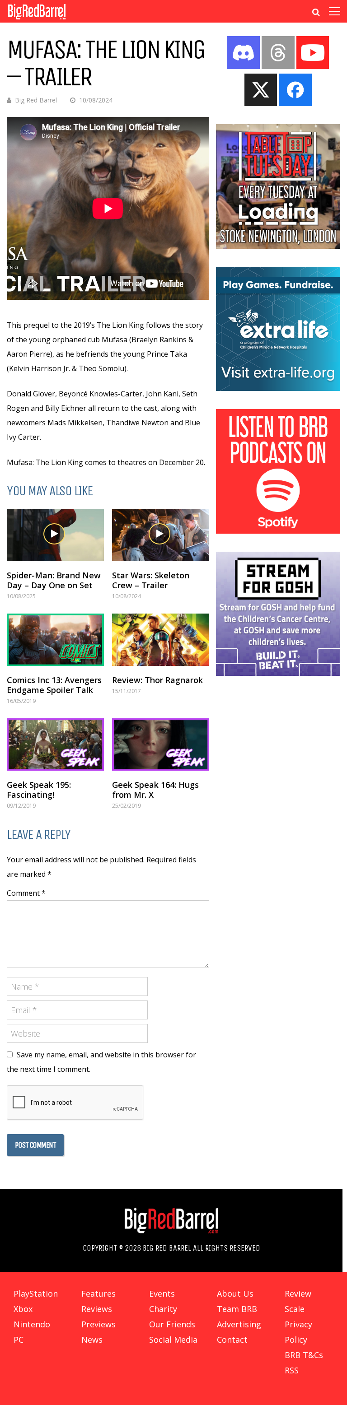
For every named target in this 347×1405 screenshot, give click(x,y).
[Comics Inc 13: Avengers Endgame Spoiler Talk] (55, 640)
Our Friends (172, 1324)
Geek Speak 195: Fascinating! (39, 789)
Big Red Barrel (36, 100)
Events (162, 1293)
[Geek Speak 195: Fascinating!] (55, 744)
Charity (163, 1308)
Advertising (239, 1324)
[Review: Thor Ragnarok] (160, 640)
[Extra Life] (278, 388)
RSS (292, 1370)
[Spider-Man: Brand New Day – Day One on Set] (55, 535)
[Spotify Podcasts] (278, 531)
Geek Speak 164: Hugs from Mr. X (155, 789)
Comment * (26, 893)
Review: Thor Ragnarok (157, 680)
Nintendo (32, 1324)
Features (98, 1293)
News (92, 1339)
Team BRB (237, 1308)
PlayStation (36, 1293)
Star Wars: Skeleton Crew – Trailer (150, 580)
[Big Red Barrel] (37, 20)
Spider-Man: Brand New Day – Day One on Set (54, 580)
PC (18, 1339)
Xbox (23, 1308)
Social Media (173, 1339)
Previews (98, 1324)
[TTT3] (278, 246)
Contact (232, 1339)
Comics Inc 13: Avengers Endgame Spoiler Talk (54, 685)
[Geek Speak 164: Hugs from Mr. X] (160, 744)
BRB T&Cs (304, 1354)
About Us (235, 1293)
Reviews (96, 1308)
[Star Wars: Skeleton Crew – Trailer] (160, 535)
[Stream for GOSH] (278, 673)
